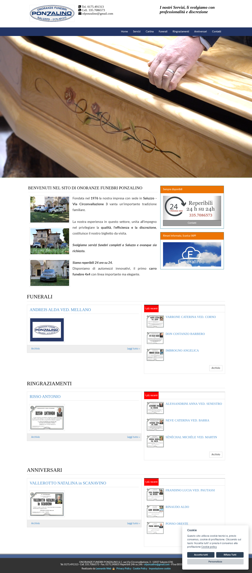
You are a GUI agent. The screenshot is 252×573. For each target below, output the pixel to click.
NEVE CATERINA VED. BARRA (187, 420)
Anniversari (200, 31)
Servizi (137, 31)
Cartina (150, 31)
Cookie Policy (140, 569)
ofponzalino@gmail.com (97, 13)
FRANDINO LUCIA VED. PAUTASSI (190, 490)
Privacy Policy (123, 569)
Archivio (35, 349)
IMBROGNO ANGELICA (182, 350)
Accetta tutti (201, 554)
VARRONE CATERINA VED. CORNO (191, 317)
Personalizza (215, 561)
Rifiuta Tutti (230, 554)
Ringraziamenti (181, 31)
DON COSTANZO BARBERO (185, 334)
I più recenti (151, 308)
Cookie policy (209, 546)
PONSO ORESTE (177, 523)
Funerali (163, 31)
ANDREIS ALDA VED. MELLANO (60, 309)
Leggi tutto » (133, 349)
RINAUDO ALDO (177, 507)
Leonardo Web (103, 569)
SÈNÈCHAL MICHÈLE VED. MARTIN (191, 437)
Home (124, 31)
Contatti (216, 31)
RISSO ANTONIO (45, 396)
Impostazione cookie (160, 569)
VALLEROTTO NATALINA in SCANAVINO (68, 483)
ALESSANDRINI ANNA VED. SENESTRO (194, 403)
